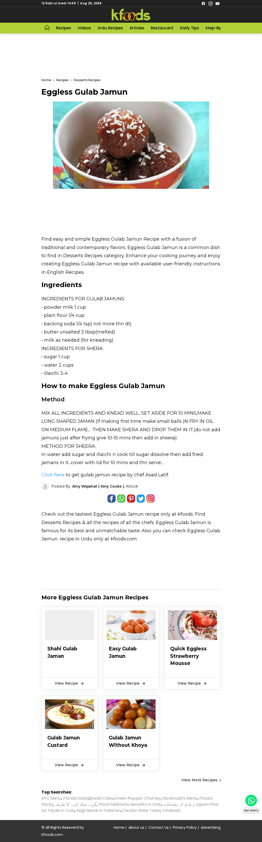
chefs (147, 522)
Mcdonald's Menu (180, 798)
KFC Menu (51, 798)
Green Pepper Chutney (137, 798)
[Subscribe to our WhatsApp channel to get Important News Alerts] (251, 800)
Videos (84, 28)
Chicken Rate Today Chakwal (150, 810)
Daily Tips (189, 28)
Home (119, 827)
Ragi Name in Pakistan (99, 810)
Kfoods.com (52, 834)
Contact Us (158, 827)
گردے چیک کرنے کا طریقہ (75, 804)
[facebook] (203, 3)
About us (136, 827)
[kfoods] (131, 14)
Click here (52, 475)
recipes (111, 522)
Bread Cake (101, 798)
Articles (136, 28)
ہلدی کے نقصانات (178, 804)
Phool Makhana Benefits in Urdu (130, 804)
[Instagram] (210, 3)
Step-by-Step (218, 28)
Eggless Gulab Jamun (118, 514)
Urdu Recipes (110, 28)
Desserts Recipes (61, 522)
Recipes (63, 28)
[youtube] (217, 3)
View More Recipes (199, 780)
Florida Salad (76, 798)
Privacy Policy (185, 827)
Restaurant (162, 28)
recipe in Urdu (76, 539)
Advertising (211, 827)
